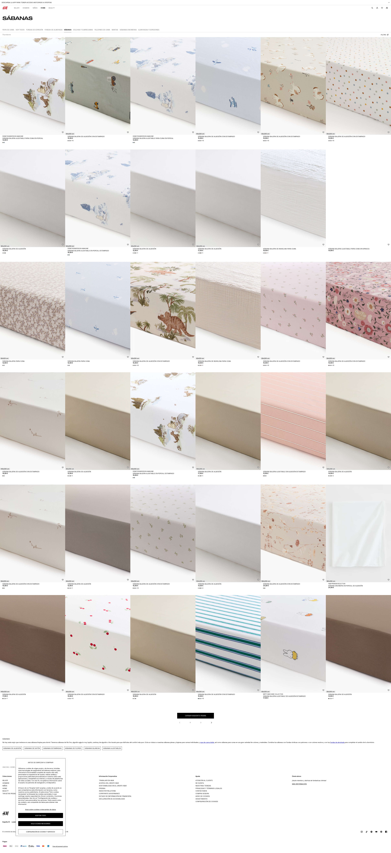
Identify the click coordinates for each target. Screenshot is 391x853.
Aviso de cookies (203, 796)
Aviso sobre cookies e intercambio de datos (40, 809)
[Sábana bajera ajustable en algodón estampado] (293, 421)
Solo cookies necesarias (40, 824)
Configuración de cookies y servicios (40, 832)
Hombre (26, 8)
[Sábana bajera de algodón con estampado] (97, 86)
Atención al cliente (204, 780)
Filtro (383, 35)
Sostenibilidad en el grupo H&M (112, 786)
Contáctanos (201, 791)
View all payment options (60, 846)
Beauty (52, 8)
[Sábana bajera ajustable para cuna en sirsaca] (358, 198)
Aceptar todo (40, 815)
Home (43, 8)
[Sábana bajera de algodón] (32, 198)
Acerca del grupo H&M (109, 783)
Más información (299, 784)
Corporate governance (109, 793)
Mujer (16, 8)
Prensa (102, 788)
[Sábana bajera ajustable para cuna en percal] (32, 86)
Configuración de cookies (207, 801)
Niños (35, 8)
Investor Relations (107, 791)
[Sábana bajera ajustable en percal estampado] (97, 198)
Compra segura (202, 793)
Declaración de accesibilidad (112, 799)
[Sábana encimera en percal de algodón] (358, 533)
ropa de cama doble (207, 742)
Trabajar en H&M (106, 780)
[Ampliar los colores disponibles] (3, 142)
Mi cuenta (200, 783)
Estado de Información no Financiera (115, 796)
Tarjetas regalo (9, 793)
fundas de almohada (337, 742)
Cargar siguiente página (195, 715)
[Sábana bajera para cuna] (32, 310)
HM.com (5, 767)
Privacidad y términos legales (209, 788)
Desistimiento (201, 799)
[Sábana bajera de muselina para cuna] (293, 198)
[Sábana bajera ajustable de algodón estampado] (293, 644)
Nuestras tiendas (203, 786)
